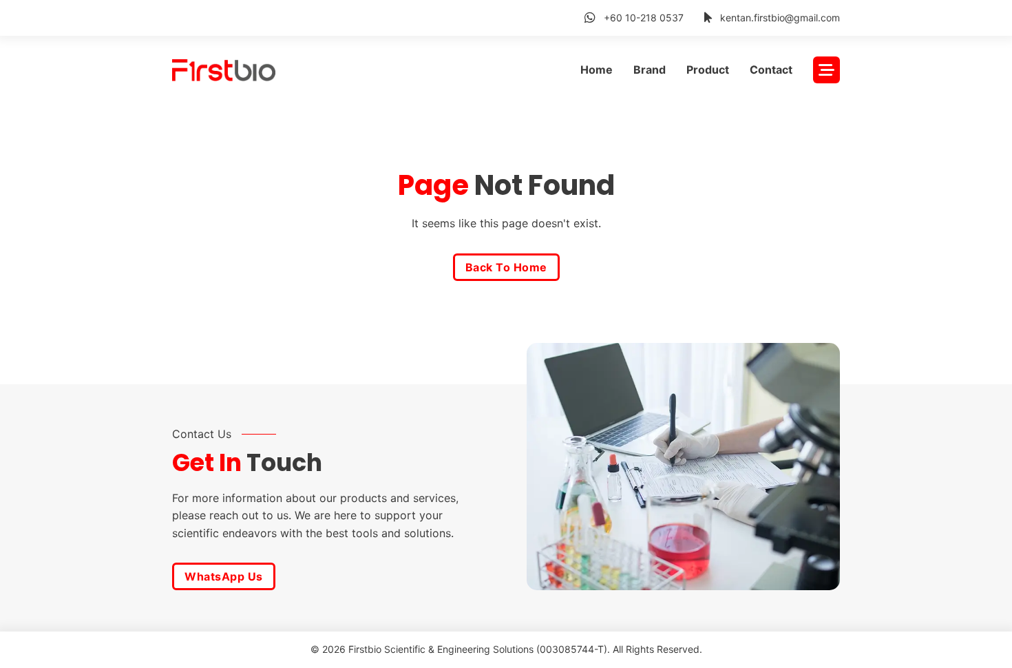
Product (707, 69)
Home (596, 69)
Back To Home (506, 267)
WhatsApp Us (224, 576)
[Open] (826, 69)
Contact (771, 69)
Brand (649, 69)
